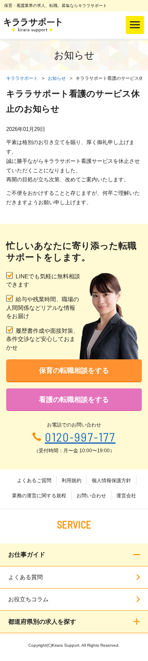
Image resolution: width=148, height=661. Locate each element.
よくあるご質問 (34, 480)
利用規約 (71, 480)
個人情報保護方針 (111, 480)
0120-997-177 (80, 436)
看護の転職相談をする (74, 400)
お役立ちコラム (28, 599)
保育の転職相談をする (74, 370)
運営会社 (126, 496)
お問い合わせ (91, 496)
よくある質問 (25, 577)
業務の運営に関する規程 (39, 496)
